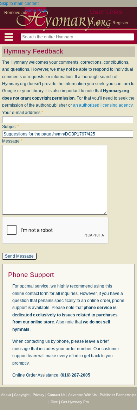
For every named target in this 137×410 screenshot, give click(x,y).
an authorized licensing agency (102, 105)
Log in (98, 22)
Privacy (38, 395)
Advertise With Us (82, 395)
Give (54, 402)
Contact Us (56, 395)
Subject (10, 126)
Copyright (22, 395)
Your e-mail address (22, 112)
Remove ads (16, 12)
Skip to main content (19, 3)
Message (12, 141)
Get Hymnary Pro (75, 402)
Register (120, 22)
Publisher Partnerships (118, 395)
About (6, 395)
